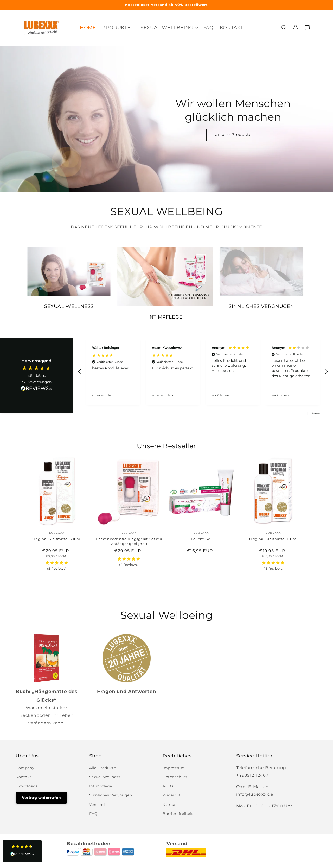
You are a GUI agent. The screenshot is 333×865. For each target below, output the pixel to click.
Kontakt (23, 777)
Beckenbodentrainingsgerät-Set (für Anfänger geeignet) (129, 541)
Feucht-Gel (201, 539)
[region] (203, 371)
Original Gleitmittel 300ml (57, 539)
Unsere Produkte (233, 134)
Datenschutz (175, 777)
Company (25, 768)
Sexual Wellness (104, 777)
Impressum (174, 768)
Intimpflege (100, 786)
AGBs (168, 786)
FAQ (93, 813)
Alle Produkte (102, 768)
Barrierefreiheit (178, 813)
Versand (97, 804)
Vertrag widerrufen (41, 797)
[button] (284, 27)
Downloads (26, 786)
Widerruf (171, 795)
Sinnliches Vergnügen (110, 795)
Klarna (169, 804)
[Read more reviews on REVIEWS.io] (36, 389)
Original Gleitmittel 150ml (273, 539)
